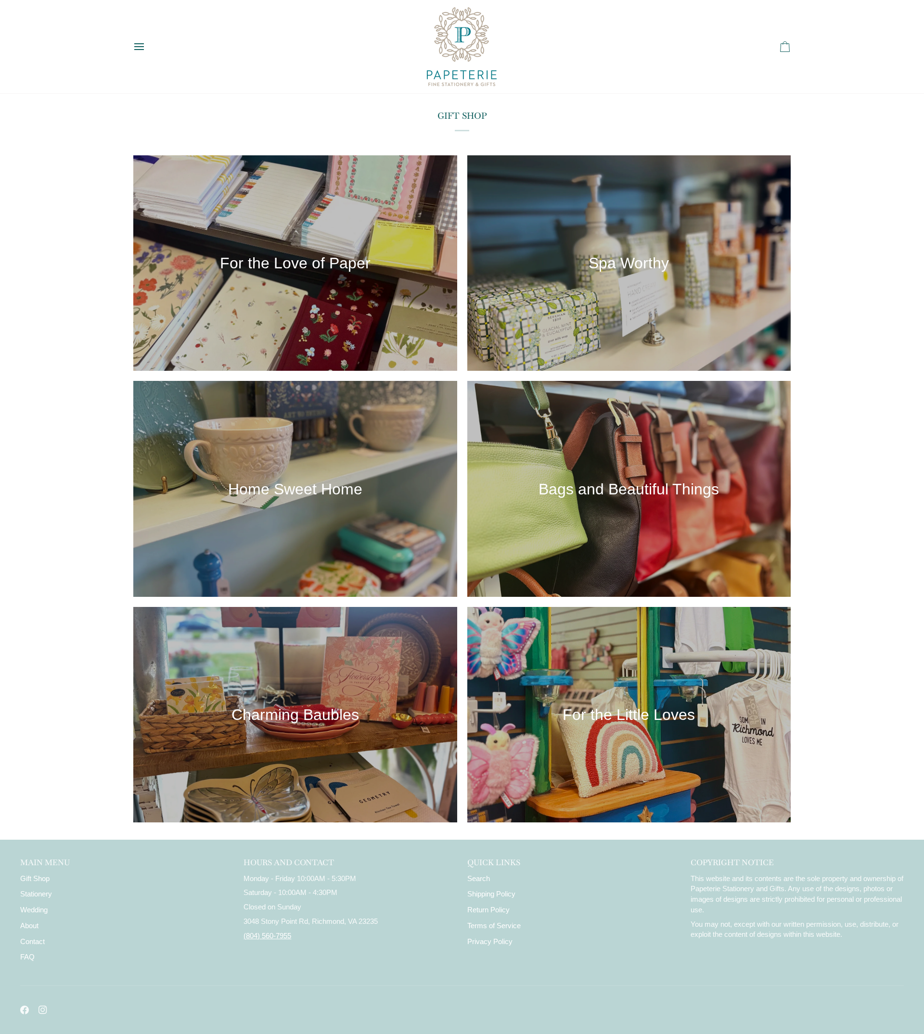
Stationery (36, 894)
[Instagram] (42, 1010)
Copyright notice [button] (732, 862)
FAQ (27, 957)
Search (478, 879)
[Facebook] (24, 1010)
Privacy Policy (490, 942)
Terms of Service (494, 926)
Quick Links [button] (493, 862)
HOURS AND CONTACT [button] (289, 862)
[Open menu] (147, 46)
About (29, 926)
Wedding (34, 910)
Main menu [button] (45, 862)
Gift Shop (35, 879)
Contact (32, 942)
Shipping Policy (491, 894)
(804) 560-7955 (267, 936)
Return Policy (488, 910)
